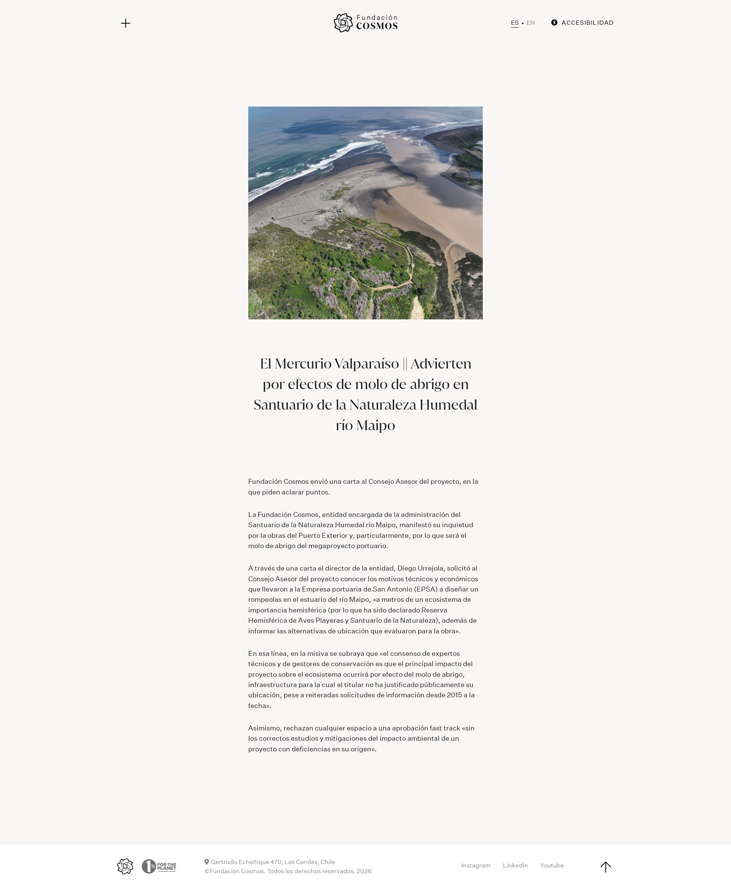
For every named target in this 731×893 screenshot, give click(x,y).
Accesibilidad (588, 22)
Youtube (552, 865)
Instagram (476, 865)
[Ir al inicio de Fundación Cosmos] (365, 22)
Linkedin (515, 865)
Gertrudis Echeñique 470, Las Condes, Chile (273, 862)
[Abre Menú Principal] (125, 23)
